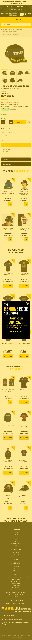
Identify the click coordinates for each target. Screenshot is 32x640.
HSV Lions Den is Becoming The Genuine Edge (16, 577)
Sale (16, 545)
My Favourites (16, 555)
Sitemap (16, 596)
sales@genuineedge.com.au (13, 619)
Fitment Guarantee (16, 590)
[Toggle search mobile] (25, 14)
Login (20, 9)
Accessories (16, 532)
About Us (16, 566)
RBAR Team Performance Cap (24, 496)
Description (6, 159)
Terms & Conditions (16, 581)
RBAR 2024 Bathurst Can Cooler (8, 390)
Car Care (16, 534)
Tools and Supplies (16, 543)
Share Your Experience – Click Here (16, 603)
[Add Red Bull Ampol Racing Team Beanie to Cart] (10, 204)
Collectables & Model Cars (16, 537)
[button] (28, 122)
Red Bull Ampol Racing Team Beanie (8, 192)
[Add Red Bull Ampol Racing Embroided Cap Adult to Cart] (10, 239)
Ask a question (7, 129)
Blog (16, 572)
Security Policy (16, 587)
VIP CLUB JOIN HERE (16, 7)
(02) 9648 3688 (9, 615)
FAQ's (16, 575)
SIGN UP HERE (16, 332)
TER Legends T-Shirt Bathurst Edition (24, 344)
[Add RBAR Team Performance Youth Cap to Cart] (10, 508)
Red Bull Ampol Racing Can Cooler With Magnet (24, 228)
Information (16, 570)
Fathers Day (16, 539)
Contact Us (16, 568)
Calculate (16, 145)
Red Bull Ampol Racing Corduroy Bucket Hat (24, 193)
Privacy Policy (16, 583)
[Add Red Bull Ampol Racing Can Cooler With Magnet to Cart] (26, 239)
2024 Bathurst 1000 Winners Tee (24, 273)
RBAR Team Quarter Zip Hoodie (8, 460)
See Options (8, 285)
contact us (13, 9)
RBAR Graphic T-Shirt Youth (24, 425)
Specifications (7, 164)
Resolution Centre (16, 557)
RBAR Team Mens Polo (24, 390)
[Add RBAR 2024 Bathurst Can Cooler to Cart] (10, 402)
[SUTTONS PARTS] (9, 14)
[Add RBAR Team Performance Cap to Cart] (26, 508)
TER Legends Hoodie (8, 343)
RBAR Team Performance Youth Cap (8, 497)
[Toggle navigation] (22, 14)
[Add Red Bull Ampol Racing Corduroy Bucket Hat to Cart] (26, 204)
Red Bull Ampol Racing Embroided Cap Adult (8, 228)
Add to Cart (19, 122)
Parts (16, 541)
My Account (16, 552)
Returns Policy (16, 585)
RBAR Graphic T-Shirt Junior (24, 460)
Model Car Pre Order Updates (16, 594)
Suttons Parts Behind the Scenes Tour (16, 592)
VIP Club (16, 559)
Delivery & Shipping (16, 579)
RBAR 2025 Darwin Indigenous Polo (8, 273)
